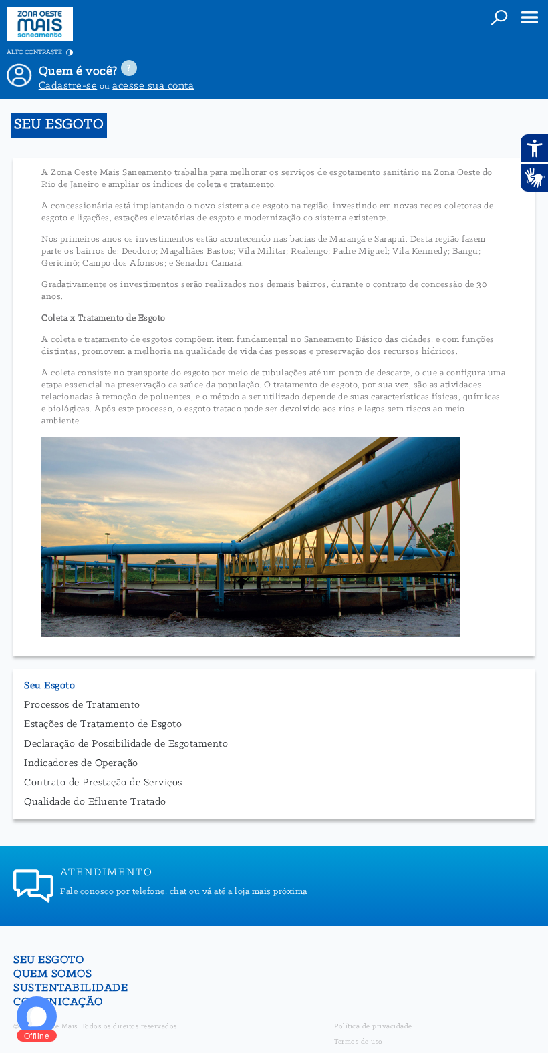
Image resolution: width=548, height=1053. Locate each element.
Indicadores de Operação (81, 763)
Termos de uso (358, 1042)
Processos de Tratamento (82, 705)
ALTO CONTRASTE (35, 52)
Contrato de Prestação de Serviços (103, 782)
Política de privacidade (373, 1026)
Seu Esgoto (49, 685)
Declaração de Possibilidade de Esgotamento (126, 744)
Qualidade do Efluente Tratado (95, 802)
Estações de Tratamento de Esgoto (103, 724)
